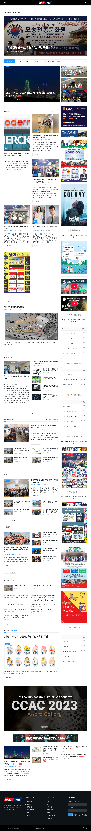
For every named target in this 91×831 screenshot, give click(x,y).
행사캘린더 (50, 810)
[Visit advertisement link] (45, 708)
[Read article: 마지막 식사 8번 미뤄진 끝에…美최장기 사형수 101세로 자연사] (45, 123)
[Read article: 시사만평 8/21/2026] (31, 326)
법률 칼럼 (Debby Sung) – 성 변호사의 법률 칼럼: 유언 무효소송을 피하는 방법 (16, 616)
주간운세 (7, 644)
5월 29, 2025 (18, 505)
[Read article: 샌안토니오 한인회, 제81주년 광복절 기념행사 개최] (16, 433)
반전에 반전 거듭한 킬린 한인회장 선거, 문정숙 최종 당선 (50, 533)
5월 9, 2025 (46, 515)
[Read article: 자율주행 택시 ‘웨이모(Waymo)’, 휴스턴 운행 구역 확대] (36, 397)
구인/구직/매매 (29, 810)
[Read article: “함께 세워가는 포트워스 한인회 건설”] (36, 543)
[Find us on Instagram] (83, 828)
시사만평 (7, 314)
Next (12, 468)
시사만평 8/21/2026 (14, 307)
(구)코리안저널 (51, 815)
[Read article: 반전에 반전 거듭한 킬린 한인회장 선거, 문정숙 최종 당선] (36, 535)
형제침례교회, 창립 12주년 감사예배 (21, 458)
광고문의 (49, 818)
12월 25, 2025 (47, 536)
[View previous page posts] (29, 413)
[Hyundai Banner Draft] (74, 133)
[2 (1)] (74, 607)
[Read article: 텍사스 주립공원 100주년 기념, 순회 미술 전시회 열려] (36, 551)
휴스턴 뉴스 (28, 801)
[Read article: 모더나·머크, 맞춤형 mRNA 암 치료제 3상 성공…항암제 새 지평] (17, 132)
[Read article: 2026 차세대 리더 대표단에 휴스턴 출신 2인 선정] (45, 214)
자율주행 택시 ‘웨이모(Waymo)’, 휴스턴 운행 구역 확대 (50, 396)
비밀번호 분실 (78, 815)
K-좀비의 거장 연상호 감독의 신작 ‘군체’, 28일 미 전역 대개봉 (50, 386)
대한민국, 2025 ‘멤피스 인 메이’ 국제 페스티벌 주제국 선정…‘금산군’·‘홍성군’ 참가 (50, 510)
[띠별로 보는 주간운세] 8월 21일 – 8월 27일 (26, 636)
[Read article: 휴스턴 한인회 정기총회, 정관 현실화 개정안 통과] (17, 214)
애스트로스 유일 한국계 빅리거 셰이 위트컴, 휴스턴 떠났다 (50, 378)
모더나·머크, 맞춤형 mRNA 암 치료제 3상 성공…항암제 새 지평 (16, 154)
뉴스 (8, 39)
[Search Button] (86, 2)
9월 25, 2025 (46, 485)
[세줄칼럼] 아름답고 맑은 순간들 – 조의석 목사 (43, 605)
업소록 (49, 813)
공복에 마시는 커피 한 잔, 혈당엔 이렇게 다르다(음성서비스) (32, 61)
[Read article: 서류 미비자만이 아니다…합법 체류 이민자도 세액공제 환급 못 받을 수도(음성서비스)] (36, 749)
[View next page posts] (32, 413)
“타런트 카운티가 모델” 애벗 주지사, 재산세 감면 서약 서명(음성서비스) (74, 755)
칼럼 (48, 801)
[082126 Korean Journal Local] (74, 522)
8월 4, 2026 (18, 554)
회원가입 (27, 815)
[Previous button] (9, 36)
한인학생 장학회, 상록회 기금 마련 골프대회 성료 (50, 458)
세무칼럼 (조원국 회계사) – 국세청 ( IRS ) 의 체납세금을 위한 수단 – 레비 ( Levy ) (43, 610)
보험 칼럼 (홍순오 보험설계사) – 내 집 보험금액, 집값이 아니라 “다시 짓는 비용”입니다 (16, 596)
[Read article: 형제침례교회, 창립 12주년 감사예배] (8, 460)
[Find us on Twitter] (81, 828)
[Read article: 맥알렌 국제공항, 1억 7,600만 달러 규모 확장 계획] (36, 503)
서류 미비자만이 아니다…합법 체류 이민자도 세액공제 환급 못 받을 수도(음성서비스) (74, 73)
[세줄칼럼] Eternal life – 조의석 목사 (42, 586)
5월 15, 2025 (18, 511)
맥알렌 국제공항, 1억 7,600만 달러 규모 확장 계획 (50, 502)
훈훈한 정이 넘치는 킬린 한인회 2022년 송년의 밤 (50, 557)
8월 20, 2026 (18, 158)
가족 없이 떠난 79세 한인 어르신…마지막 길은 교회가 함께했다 (22, 450)
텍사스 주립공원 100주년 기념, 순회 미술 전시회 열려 (50, 549)
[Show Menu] (4, 2)
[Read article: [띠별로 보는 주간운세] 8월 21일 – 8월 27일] (31, 655)
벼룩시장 (49, 807)
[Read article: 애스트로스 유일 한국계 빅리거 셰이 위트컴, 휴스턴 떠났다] (36, 379)
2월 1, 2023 (46, 544)
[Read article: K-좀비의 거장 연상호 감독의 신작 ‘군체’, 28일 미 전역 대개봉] (36, 387)
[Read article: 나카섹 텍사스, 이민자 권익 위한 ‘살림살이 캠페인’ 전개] (36, 371)
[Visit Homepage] (45, 2)
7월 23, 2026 (46, 461)
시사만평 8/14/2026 (10, 605)
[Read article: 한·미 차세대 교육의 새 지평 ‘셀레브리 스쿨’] (17, 367)
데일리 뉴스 (28, 804)
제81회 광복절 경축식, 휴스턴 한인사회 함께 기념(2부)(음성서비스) (45, 181)
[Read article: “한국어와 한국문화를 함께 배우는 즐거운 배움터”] (36, 451)
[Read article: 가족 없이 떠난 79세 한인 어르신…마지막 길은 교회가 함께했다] (8, 451)
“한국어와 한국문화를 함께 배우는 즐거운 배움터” (50, 449)
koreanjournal (13, 51)
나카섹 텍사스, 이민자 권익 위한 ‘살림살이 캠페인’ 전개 (31, 45)
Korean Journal (12, 8)
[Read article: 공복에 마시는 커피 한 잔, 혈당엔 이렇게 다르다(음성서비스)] (36, 760)
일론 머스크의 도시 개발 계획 (21, 509)
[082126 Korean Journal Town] (74, 467)
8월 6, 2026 (46, 452)
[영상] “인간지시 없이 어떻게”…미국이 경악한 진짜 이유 (74, 98)
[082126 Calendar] (74, 257)
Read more (9, 173)
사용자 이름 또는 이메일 (75, 801)
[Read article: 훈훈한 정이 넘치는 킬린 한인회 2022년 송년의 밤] (36, 559)
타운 (48, 804)
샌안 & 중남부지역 (53, 419)
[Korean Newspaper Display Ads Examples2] (74, 116)
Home (5, 8)
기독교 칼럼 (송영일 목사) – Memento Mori (42, 601)
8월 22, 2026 (21, 99)
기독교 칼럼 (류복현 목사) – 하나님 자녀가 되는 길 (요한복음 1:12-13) (43, 596)
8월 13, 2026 (18, 454)
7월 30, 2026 (18, 461)
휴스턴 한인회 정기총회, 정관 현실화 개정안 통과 (16, 227)
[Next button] (82, 36)
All (52, 111)
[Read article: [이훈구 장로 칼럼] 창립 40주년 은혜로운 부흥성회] (16, 488)
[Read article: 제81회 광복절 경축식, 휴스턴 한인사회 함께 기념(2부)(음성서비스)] (45, 168)
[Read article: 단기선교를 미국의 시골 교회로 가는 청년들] (8, 503)
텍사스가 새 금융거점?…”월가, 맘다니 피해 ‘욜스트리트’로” (32, 94)
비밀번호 (70, 807)
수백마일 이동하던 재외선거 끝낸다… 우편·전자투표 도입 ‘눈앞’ (46, 362)
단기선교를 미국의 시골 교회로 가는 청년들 (22, 502)
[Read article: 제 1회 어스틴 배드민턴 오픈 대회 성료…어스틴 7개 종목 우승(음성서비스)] (17, 538)
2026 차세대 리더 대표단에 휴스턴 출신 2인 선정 (45, 227)
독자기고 (7, 481)
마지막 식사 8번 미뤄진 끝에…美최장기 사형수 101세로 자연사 (45, 136)
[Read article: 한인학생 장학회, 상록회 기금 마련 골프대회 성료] (36, 460)
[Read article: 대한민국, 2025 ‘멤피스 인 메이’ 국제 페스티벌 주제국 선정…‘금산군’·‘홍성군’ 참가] (36, 512)
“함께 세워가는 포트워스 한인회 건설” (50, 541)
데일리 (56, 111)
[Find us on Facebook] (78, 828)
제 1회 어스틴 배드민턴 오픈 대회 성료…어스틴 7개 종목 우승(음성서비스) (16, 549)
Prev (7, 468)
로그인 (27, 813)
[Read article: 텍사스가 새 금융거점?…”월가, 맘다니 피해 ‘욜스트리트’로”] (17, 752)
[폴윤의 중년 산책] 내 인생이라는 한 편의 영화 (15, 610)
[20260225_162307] (74, 567)
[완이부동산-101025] (17, 272)
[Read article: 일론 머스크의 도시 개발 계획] (8, 512)
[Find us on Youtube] (86, 828)
